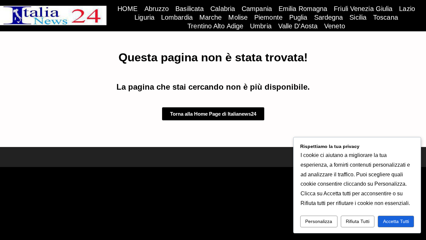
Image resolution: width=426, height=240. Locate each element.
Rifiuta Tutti (357, 221)
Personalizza (318, 221)
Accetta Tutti (396, 221)
